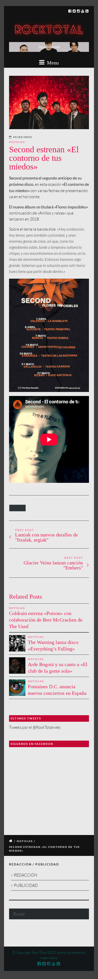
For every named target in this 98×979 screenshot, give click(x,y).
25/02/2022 (22, 137)
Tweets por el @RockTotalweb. (35, 727)
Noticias (17, 142)
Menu (52, 62)
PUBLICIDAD (26, 885)
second (17, 508)
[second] (49, 102)
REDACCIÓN (25, 875)
